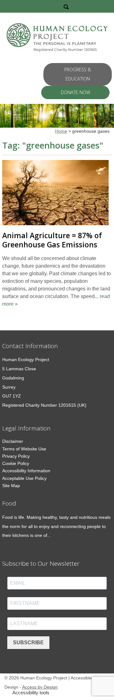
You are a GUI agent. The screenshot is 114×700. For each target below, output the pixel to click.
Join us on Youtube (108, 6)
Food (9, 503)
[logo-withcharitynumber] (57, 38)
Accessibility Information (26, 470)
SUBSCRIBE (28, 642)
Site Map (11, 485)
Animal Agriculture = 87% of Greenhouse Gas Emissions (52, 240)
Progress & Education (77, 74)
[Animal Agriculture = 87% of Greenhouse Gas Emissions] (55, 194)
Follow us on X (83, 6)
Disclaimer (12, 441)
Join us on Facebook (91, 6)
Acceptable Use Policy (24, 478)
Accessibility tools (30, 692)
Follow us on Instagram (99, 6)
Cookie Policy (15, 463)
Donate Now (75, 92)
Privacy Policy (16, 456)
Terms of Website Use (24, 448)
